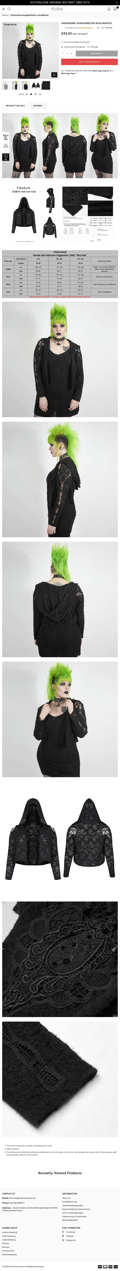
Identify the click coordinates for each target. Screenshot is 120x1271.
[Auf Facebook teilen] (27, 94)
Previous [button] (4, 50)
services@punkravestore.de (21, 1198)
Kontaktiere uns (69, 1201)
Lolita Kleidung (9, 1239)
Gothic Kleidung (9, 1232)
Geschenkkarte (9, 1254)
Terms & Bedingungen (72, 1212)
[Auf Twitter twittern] (31, 94)
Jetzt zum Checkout (89, 61)
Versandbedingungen (72, 1205)
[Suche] (9, 9)
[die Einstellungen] (109, 9)
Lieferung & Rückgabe (74, 47)
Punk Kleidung (9, 1236)
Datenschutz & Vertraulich (74, 1216)
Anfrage (94, 47)
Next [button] (56, 50)
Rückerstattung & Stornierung (76, 1209)
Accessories (8, 1250)
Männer (6, 1247)
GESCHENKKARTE (70, 1220)
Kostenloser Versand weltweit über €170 (60, 2)
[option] (30, 50)
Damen (5, 1243)
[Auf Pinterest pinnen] (35, 94)
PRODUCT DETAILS (15, 105)
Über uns (66, 1198)
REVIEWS (38, 105)
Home (4, 15)
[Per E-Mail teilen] (40, 94)
